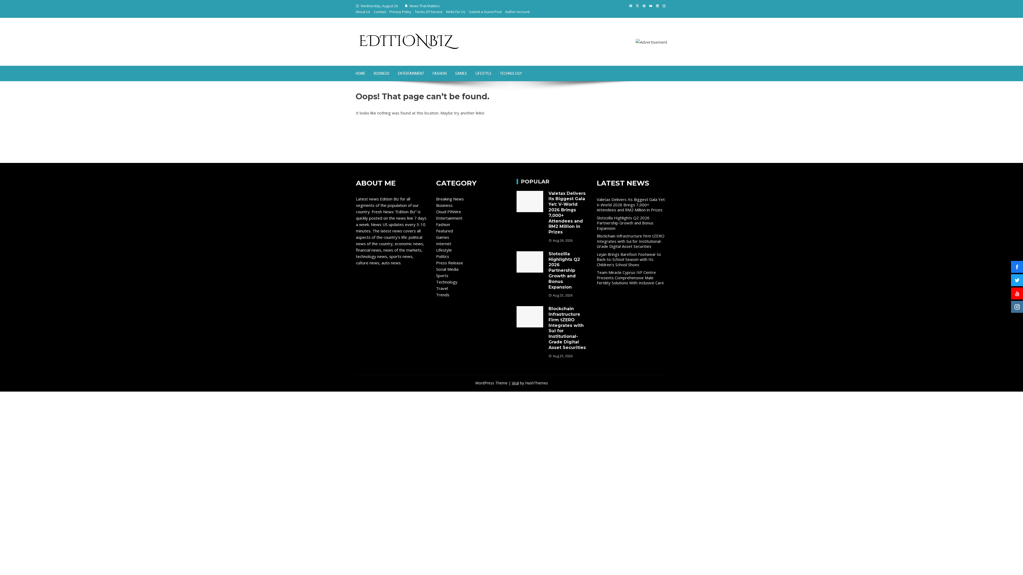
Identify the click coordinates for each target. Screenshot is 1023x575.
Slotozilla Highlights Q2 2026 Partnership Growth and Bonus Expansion (564, 270)
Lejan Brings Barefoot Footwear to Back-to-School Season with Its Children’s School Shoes (629, 259)
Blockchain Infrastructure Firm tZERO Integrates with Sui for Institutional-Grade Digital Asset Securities (630, 241)
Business (381, 73)
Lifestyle (484, 73)
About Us (363, 11)
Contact (380, 11)
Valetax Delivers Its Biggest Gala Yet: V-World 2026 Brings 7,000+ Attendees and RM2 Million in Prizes (631, 204)
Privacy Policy (400, 11)
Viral (515, 382)
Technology (511, 73)
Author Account (517, 11)
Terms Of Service (429, 11)
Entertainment (411, 73)
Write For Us (455, 11)
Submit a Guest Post (485, 11)
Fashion (440, 73)
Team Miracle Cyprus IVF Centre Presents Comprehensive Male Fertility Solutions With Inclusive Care (630, 277)
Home (360, 73)
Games (461, 73)
